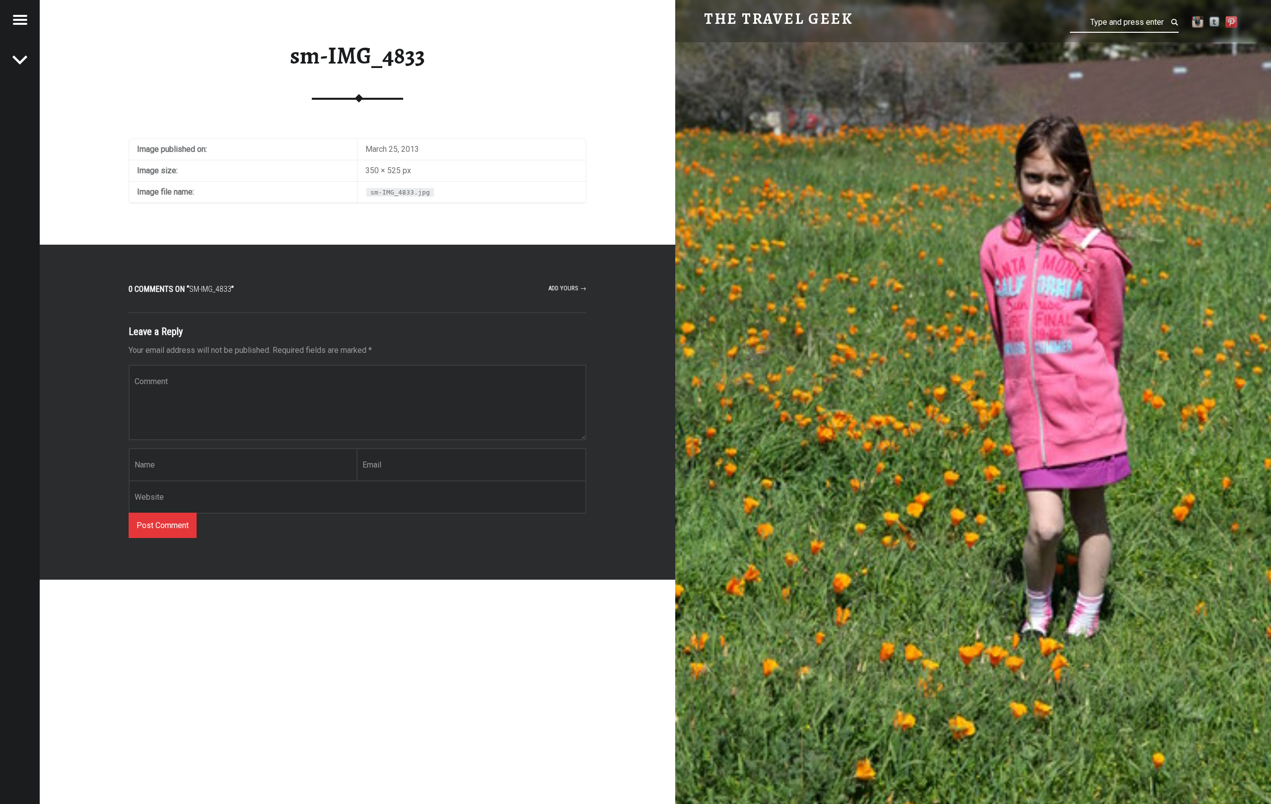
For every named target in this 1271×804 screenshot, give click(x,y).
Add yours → (567, 288)
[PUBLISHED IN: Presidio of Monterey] (20, 59)
